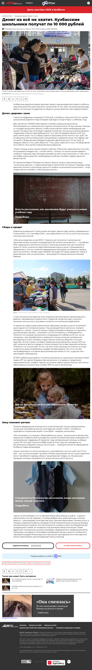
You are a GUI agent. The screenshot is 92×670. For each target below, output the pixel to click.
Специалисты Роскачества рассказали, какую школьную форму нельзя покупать (50, 499)
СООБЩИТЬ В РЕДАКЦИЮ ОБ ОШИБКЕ (68, 628)
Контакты (23, 625)
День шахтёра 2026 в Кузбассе (46, 9)
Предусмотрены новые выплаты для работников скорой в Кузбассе (68, 580)
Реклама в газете (50, 625)
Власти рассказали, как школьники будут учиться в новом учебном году (51, 211)
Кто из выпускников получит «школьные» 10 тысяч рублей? (46, 406)
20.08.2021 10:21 (7, 16)
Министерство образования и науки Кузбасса (27, 93)
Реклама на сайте (35, 625)
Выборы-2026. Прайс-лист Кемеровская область (36, 628)
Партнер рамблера (39, 661)
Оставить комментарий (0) (73, 545)
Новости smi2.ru (9, 618)
